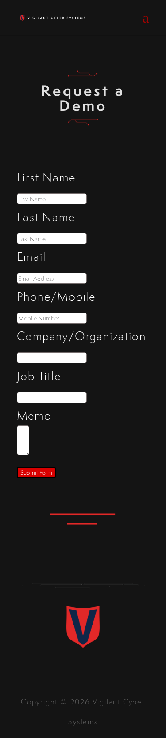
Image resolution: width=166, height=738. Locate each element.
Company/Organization (81, 336)
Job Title (39, 376)
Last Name (46, 217)
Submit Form (36, 472)
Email (31, 256)
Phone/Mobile (56, 296)
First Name (46, 177)
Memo (34, 415)
